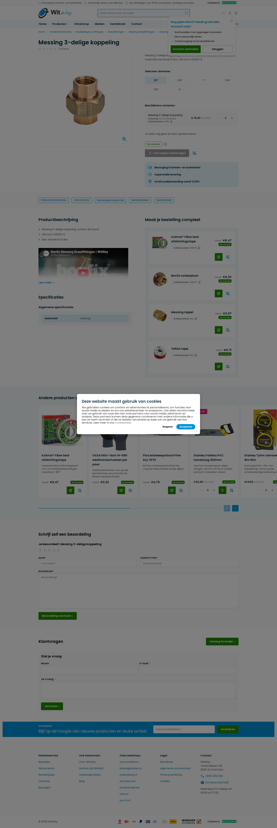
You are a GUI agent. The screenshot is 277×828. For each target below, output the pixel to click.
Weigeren (167, 426)
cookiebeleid (123, 422)
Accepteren (186, 426)
